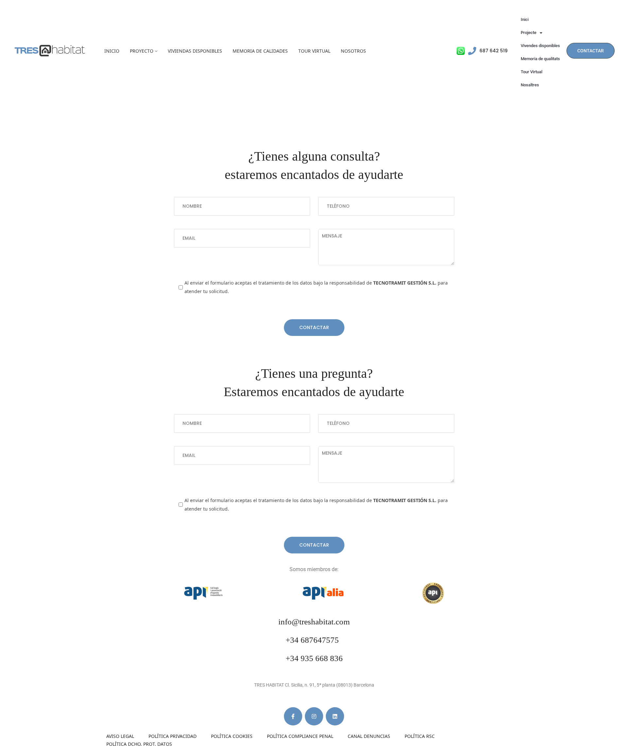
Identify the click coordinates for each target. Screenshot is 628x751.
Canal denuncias (369, 736)
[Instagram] (314, 716)
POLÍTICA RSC (420, 736)
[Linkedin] (335, 716)
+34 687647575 (312, 640)
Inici (525, 19)
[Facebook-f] (293, 716)
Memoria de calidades (260, 51)
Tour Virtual (314, 51)
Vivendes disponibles (540, 45)
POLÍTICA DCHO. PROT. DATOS (139, 744)
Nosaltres (530, 84)
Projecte (528, 32)
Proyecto (141, 51)
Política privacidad (172, 736)
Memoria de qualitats (540, 58)
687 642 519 (494, 50)
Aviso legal (120, 736)
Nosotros (353, 51)
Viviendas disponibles (195, 51)
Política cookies (232, 736)
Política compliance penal (300, 736)
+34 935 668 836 (314, 658)
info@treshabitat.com (314, 621)
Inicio (111, 51)
